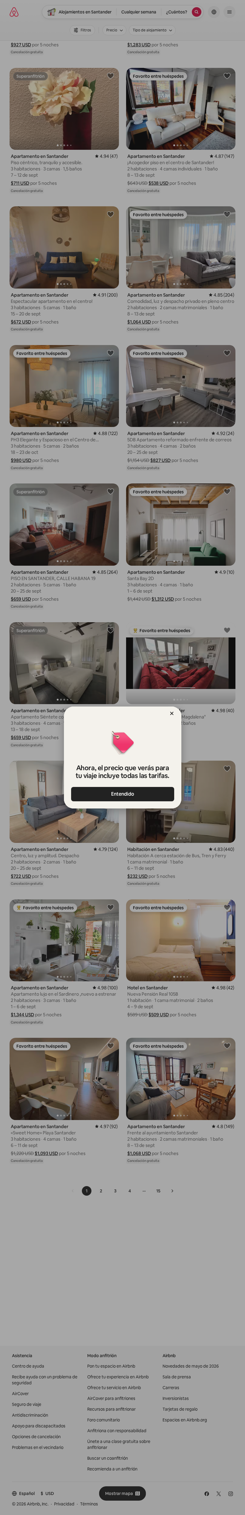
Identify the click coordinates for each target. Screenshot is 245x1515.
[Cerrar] (171, 713)
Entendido (122, 794)
